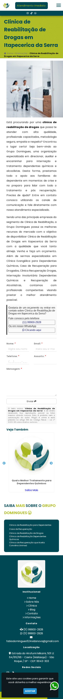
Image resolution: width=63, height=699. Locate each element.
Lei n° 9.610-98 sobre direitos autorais (31, 421)
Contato (32, 613)
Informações (32, 617)
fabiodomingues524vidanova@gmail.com (32, 641)
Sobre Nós (32, 602)
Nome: (11, 343)
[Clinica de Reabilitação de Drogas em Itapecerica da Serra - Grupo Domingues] (6, 5)
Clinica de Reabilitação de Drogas (26, 533)
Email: (38, 343)
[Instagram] (28, 13)
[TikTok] (31, 13)
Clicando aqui (33, 330)
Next (51, 463)
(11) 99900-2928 (31, 322)
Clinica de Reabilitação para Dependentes (30, 525)
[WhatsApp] (35, 13)
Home (32, 598)
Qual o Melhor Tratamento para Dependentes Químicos (31, 482)
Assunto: (40, 356)
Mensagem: (14, 369)
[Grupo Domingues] (31, 574)
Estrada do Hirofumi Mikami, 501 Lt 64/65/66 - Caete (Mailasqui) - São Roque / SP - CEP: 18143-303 (31, 657)
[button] (58, 5)
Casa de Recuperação (20, 529)
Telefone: (12, 356)
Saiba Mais (31, 490)
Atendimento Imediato (31, 5)
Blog (32, 609)
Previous (4, 463)
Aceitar (30, 691)
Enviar (30, 401)
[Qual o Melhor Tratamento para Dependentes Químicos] (31, 455)
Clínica (32, 606)
